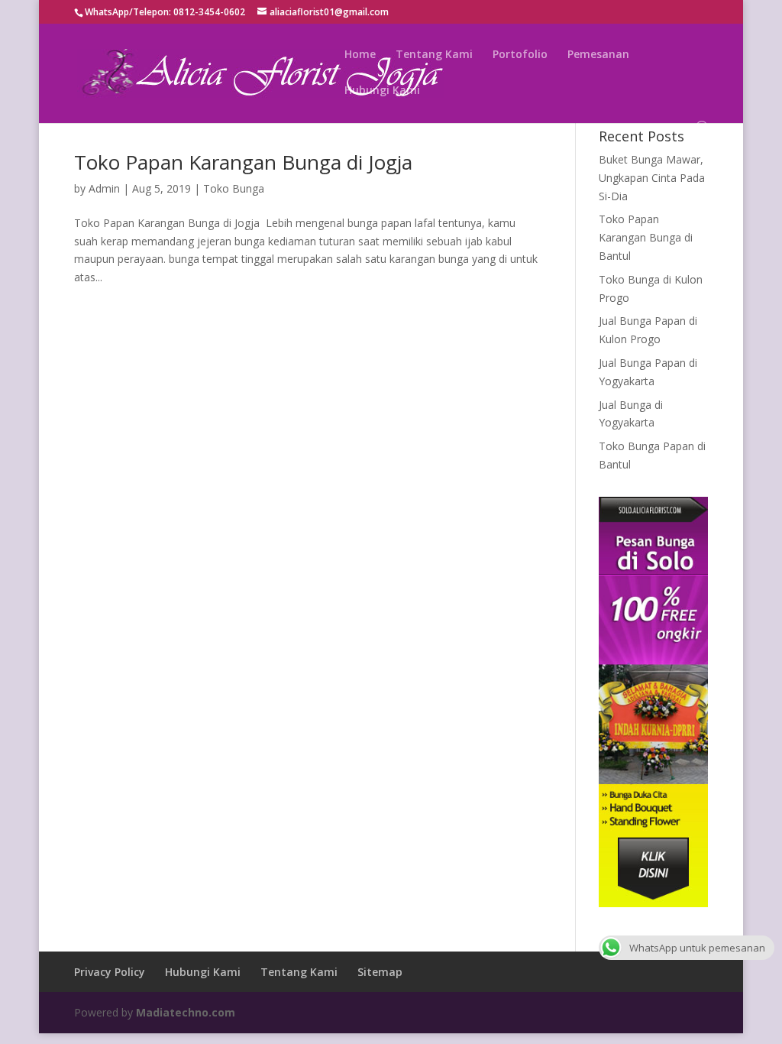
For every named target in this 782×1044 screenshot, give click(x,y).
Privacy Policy (109, 972)
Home (360, 55)
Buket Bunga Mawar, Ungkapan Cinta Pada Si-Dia (652, 177)
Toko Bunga (233, 188)
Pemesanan (598, 55)
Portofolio (520, 55)
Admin (104, 188)
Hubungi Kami (382, 91)
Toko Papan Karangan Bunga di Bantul (646, 237)
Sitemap (379, 972)
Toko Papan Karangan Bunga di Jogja (243, 162)
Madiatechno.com (185, 1012)
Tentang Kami (434, 55)
